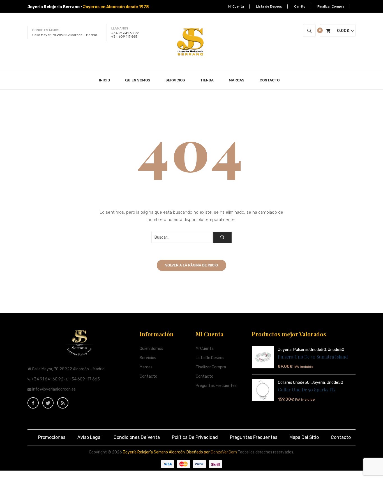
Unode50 (336, 349)
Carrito (299, 6)
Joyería (285, 349)
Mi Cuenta (236, 6)
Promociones (51, 437)
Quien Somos (151, 348)
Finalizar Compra (330, 6)
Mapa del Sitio (304, 437)
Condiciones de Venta (137, 437)
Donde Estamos (45, 30)
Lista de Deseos (269, 6)
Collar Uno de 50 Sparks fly (307, 390)
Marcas (146, 367)
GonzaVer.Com (224, 452)
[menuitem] (107, 80)
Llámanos (119, 28)
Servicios (148, 357)
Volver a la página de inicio (191, 265)
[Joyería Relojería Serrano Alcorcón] (191, 42)
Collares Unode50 (294, 382)
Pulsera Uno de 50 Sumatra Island (313, 357)
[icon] (33, 403)
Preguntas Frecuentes (216, 385)
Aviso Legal (89, 437)
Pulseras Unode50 (309, 349)
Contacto (148, 376)
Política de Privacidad (195, 437)
